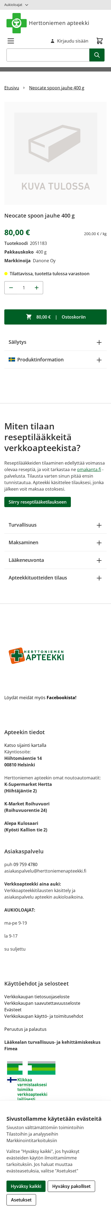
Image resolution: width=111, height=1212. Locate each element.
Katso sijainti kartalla (25, 745)
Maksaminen (23, 542)
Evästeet (13, 1010)
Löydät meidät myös (40, 698)
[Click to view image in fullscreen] (55, 153)
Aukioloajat (13, 4)
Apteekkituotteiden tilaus (38, 577)
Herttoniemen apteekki (59, 23)
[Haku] (97, 54)
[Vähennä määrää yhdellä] (10, 287)
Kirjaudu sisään (72, 41)
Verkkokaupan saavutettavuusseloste (42, 1003)
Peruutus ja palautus (25, 1029)
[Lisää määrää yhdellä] (36, 287)
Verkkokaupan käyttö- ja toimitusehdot (43, 1016)
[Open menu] (10, 41)
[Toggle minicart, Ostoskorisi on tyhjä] (100, 41)
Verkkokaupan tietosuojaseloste (37, 997)
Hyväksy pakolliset (71, 1186)
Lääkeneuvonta (26, 560)
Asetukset (21, 1200)
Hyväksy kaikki (26, 1186)
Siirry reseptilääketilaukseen (38, 502)
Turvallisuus (23, 524)
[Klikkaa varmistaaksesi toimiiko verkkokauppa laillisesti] (55, 1081)
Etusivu (11, 88)
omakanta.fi (89, 469)
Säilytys (17, 342)
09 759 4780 (25, 864)
